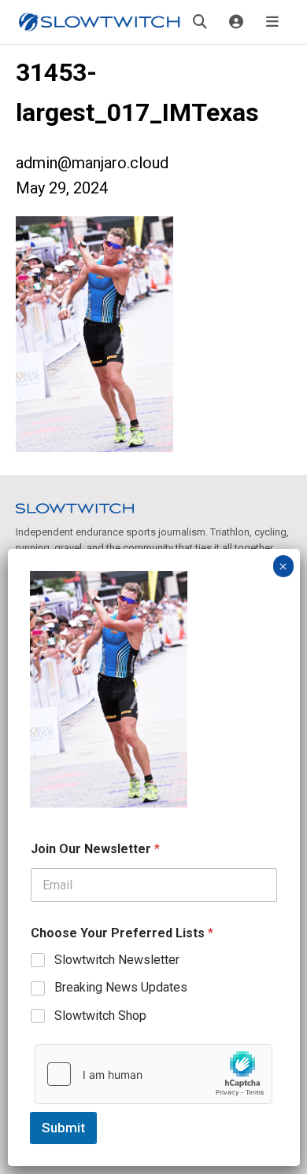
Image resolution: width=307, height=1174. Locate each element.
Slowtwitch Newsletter (116, 959)
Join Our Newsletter (95, 848)
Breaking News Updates (120, 987)
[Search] (200, 22)
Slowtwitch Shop (100, 1015)
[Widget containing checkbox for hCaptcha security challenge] (153, 1074)
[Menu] (272, 22)
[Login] (236, 22)
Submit (63, 1127)
